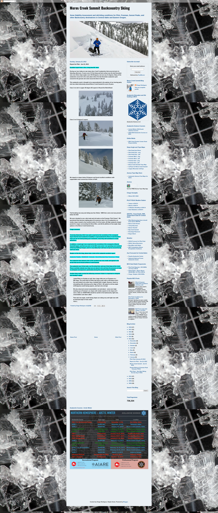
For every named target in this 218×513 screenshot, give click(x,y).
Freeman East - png (134, 160)
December (133, 340)
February (133, 354)
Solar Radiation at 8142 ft (135, 209)
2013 (130, 336)
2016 (130, 331)
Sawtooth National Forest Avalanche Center (135, 259)
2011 (130, 376)
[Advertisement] (96, 322)
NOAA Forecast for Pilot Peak (136, 241)
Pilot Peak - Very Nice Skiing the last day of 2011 (138, 372)
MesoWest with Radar (134, 245)
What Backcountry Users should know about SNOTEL (137, 221)
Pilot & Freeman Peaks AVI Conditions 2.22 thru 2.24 (141, 283)
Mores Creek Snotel (134, 223)
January (132, 357)
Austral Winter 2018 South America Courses (136, 129)
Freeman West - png (134, 156)
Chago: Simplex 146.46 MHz (136, 274)
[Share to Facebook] (102, 306)
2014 (130, 334)
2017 (130, 329)
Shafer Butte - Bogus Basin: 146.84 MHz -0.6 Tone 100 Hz (136, 271)
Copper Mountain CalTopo (136, 168)
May (131, 350)
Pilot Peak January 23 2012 (137, 359)
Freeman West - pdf (134, 158)
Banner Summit (132, 227)
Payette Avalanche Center (135, 256)
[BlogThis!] (99, 306)
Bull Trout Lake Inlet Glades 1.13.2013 (141, 309)
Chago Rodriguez (142, 85)
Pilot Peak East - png (134, 152)
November (133, 343)
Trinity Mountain (133, 225)
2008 (130, 383)
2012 (130, 338)
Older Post (118, 337)
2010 (130, 378)
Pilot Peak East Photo (134, 150)
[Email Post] (95, 305)
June (131, 347)
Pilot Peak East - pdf (134, 154)
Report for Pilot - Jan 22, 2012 (138, 361)
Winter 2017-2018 (133, 196)
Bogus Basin (132, 233)
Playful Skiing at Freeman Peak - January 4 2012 (139, 368)
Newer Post (73, 337)
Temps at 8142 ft (133, 203)
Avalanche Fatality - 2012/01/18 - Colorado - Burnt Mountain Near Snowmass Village (94, 257)
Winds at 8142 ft (133, 205)
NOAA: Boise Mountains (135, 243)
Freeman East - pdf (133, 162)
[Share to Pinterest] (104, 306)
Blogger (125, 502)
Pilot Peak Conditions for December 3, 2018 (135, 297)
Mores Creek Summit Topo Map (137, 164)
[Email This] (98, 306)
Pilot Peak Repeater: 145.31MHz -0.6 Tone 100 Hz (137, 267)
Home (96, 337)
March (132, 352)
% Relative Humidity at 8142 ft (137, 207)
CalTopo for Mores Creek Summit (137, 166)
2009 (130, 381)
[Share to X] (101, 306)
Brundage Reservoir (134, 231)
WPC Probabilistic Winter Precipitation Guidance (135, 248)
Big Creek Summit (133, 229)
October (132, 345)
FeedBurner (141, 75)
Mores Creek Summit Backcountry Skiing (100, 8)
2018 (130, 327)
